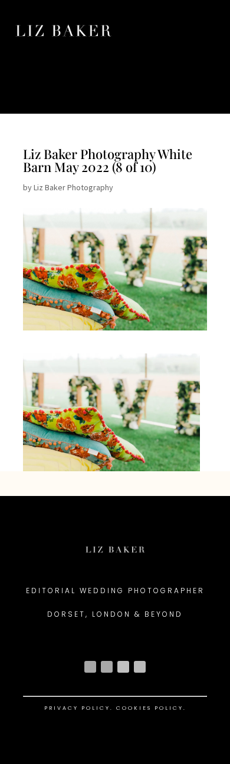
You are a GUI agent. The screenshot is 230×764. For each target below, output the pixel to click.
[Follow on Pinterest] (140, 667)
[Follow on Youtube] (123, 667)
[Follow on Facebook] (107, 667)
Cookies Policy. (151, 708)
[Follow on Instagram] (90, 667)
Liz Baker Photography (73, 187)
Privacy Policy (77, 708)
